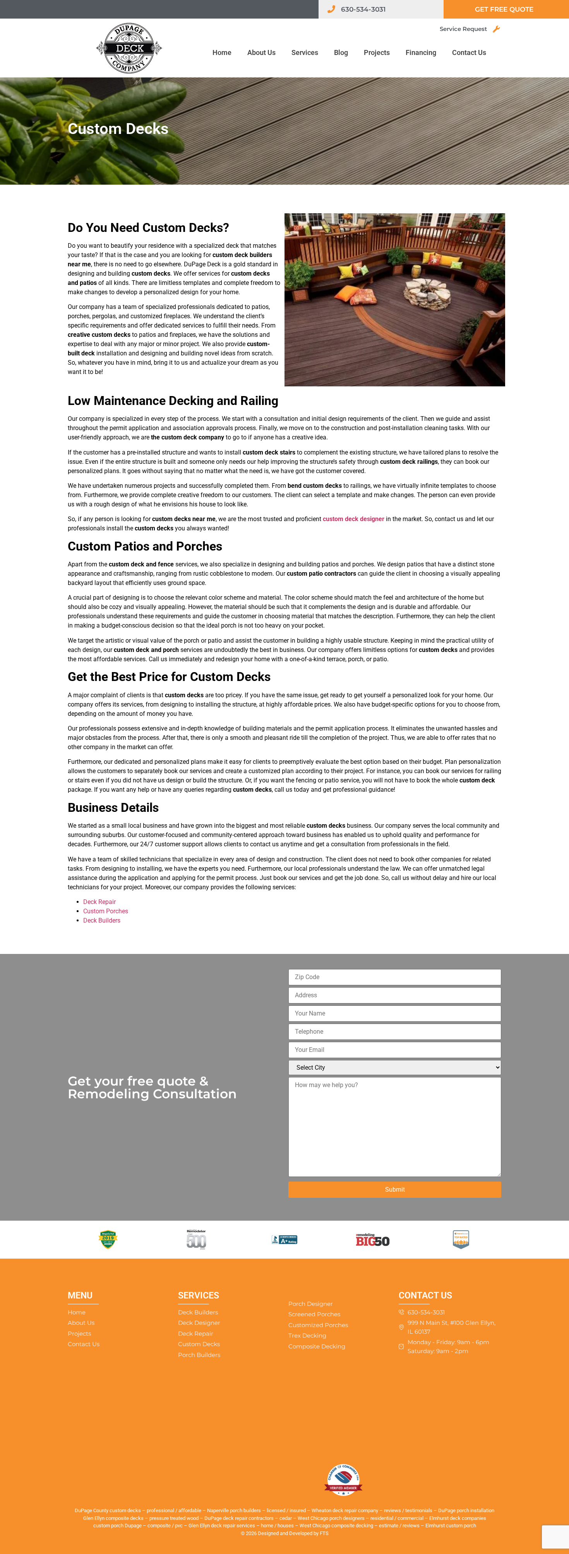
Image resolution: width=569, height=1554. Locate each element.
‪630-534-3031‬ (363, 9)
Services (304, 52)
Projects (377, 52)
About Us (261, 52)
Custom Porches (105, 911)
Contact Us (469, 52)
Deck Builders (101, 920)
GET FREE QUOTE (504, 9)
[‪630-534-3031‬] (331, 9)
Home (222, 52)
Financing (421, 52)
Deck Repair (99, 902)
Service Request (463, 29)
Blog (341, 52)
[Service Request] (496, 29)
